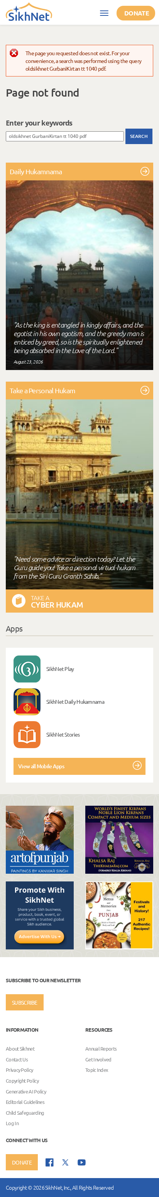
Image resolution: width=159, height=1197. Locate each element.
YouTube (82, 1162)
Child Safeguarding (25, 1112)
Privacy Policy (19, 1070)
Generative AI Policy (26, 1091)
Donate (136, 13)
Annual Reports (101, 1048)
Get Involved (98, 1059)
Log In (12, 1123)
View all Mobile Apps (41, 766)
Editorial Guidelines (25, 1102)
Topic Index (96, 1070)
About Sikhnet (20, 1048)
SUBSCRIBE (24, 1002)
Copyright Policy (22, 1080)
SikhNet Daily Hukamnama (75, 701)
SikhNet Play (60, 668)
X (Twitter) (65, 1162)
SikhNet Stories (63, 734)
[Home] (29, 11)
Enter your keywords (39, 122)
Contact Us (17, 1059)
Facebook (50, 1162)
